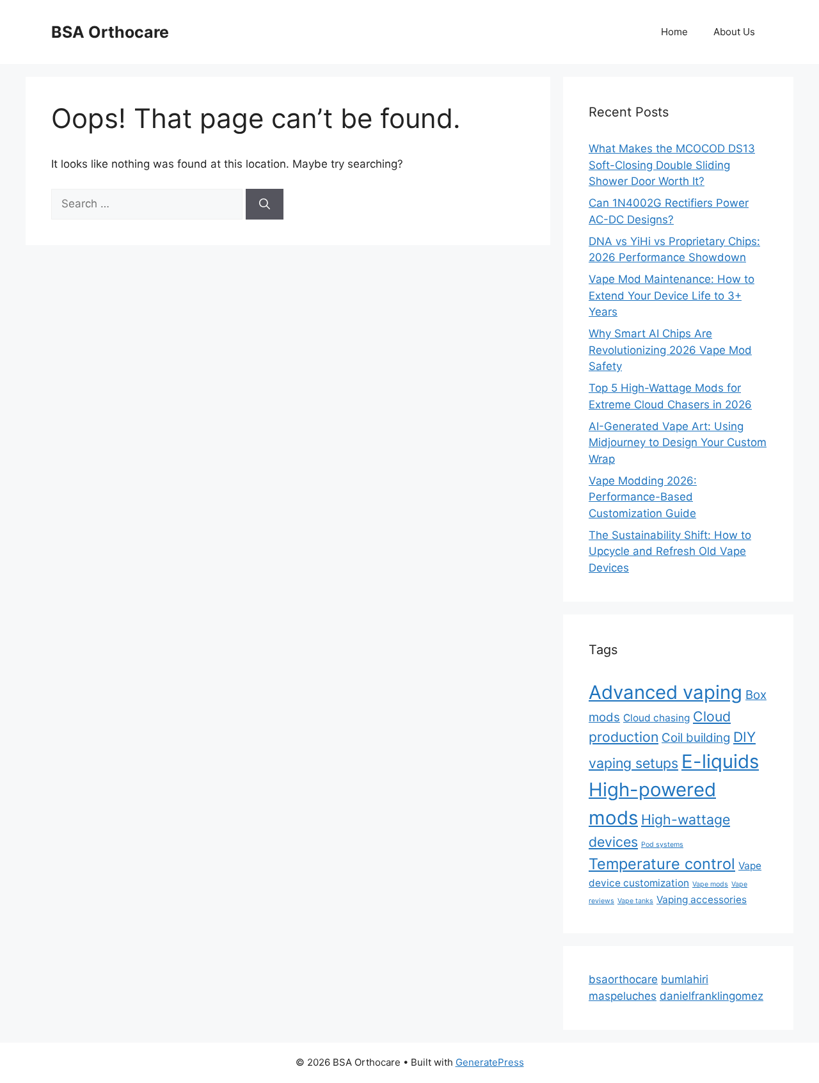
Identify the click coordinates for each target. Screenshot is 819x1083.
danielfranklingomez (711, 996)
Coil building (696, 737)
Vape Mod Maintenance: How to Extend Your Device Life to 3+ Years (671, 295)
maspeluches (622, 996)
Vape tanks (635, 901)
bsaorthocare (623, 979)
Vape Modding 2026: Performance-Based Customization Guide (643, 497)
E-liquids (720, 761)
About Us (734, 32)
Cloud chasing (656, 718)
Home (674, 32)
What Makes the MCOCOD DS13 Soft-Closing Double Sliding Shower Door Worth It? (672, 165)
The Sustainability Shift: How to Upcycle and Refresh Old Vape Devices (670, 551)
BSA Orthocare (110, 32)
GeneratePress (490, 1062)
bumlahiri (684, 979)
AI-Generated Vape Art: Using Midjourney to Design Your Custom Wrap (678, 442)
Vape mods (710, 884)
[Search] (264, 204)
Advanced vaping (665, 692)
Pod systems (662, 844)
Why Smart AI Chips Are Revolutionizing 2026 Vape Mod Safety (670, 350)
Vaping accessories (701, 900)
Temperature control (662, 863)
